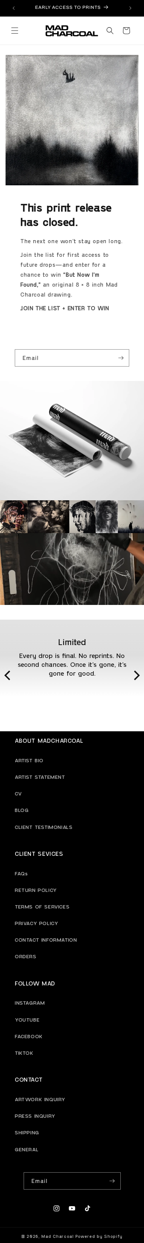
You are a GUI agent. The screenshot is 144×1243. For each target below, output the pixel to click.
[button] (15, 30)
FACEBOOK (29, 1036)
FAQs (21, 873)
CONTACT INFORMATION (46, 939)
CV (18, 793)
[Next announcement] (130, 8)
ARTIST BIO (29, 760)
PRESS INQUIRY (35, 1116)
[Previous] (8, 676)
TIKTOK (24, 1053)
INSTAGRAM (30, 1002)
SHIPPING (27, 1132)
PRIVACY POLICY (36, 923)
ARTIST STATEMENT (40, 777)
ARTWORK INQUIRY (40, 1099)
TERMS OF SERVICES (42, 906)
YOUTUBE (27, 1019)
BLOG (21, 810)
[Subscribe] (121, 358)
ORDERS (26, 956)
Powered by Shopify (99, 1236)
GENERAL (26, 1149)
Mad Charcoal (57, 1236)
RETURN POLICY (36, 890)
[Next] (136, 676)
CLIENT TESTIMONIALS (43, 827)
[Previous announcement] (14, 8)
